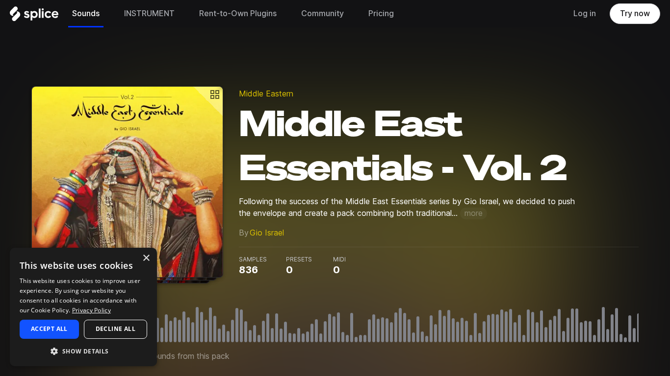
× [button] (146, 258)
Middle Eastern (266, 93)
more (473, 213)
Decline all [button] (115, 329)
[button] (83, 350)
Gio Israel (267, 232)
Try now (635, 13)
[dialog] (83, 307)
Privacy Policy (91, 310)
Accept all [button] (49, 329)
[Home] (34, 16)
